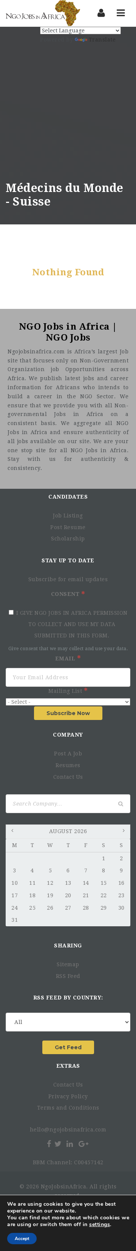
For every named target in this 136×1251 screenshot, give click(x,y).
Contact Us (68, 777)
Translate (102, 40)
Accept (22, 1239)
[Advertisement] (68, 110)
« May (13, 832)
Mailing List (66, 691)
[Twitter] (58, 1144)
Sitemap (68, 964)
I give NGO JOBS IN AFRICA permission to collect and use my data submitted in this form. (72, 624)
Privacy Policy (68, 1096)
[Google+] (83, 1144)
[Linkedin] (70, 1144)
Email (66, 658)
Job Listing (68, 516)
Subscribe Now (68, 713)
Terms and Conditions (68, 1108)
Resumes (68, 765)
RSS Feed (68, 976)
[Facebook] (49, 1144)
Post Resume (68, 527)
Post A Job (68, 754)
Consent (66, 594)
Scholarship (68, 539)
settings (99, 1224)
